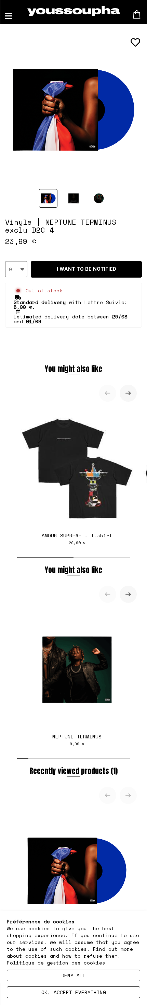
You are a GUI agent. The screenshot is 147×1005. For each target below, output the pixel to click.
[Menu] (8, 16)
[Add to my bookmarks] (135, 42)
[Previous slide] (107, 393)
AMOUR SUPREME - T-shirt (77, 539)
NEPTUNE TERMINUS (77, 740)
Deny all (73, 975)
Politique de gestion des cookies (56, 962)
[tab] (45, 557)
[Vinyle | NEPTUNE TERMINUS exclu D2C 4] (48, 198)
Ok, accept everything (73, 992)
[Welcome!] (73, 11)
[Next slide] (128, 393)
